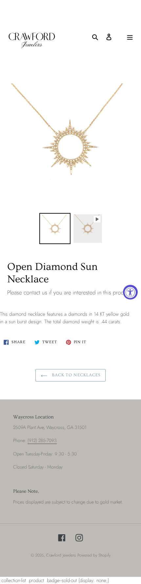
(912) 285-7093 (42, 440)
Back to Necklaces (75, 375)
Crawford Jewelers (61, 555)
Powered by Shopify (94, 555)
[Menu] (130, 37)
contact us (35, 292)
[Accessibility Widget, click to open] (130, 292)
